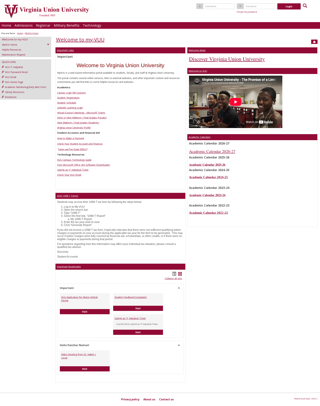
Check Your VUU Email (69, 174)
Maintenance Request (13, 54)
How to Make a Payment (70, 138)
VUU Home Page (14, 82)
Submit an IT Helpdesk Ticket (72, 169)
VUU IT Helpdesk (14, 67)
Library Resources (14, 92)
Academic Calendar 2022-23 (208, 212)
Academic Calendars (199, 137)
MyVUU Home (31, 33)
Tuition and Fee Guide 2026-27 (73, 149)
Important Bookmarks (69, 266)
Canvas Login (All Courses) (71, 92)
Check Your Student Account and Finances (80, 143)
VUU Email (10, 77)
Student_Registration (68, 97)
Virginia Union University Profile (74, 127)
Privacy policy (130, 399)
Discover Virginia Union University (227, 58)
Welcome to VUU (198, 70)
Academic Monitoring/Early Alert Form (25, 87)
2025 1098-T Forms (67, 195)
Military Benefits (67, 25)
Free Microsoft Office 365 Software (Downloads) (83, 164)
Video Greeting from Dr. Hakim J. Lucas (78, 356)
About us (149, 399)
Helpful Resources (11, 49)
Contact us (166, 399)
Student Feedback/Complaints (130, 297)
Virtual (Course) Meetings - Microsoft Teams (81, 112)
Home (6, 25)
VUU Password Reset (16, 72)
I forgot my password (247, 11)
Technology (92, 25)
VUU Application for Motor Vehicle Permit (79, 299)
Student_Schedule (66, 102)
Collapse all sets (173, 278)
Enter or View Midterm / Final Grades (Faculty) (82, 117)
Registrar (43, 25)
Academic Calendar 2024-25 (208, 177)
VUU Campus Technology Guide (74, 159)
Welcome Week (197, 50)
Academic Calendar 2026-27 (212, 151)
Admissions (23, 25)
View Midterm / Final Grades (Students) (78, 122)
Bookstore (10, 97)
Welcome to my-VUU (15, 39)
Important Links (65, 50)
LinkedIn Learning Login (70, 107)
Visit (96, 311)
